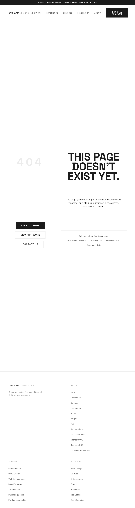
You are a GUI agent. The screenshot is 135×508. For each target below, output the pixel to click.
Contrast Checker (112, 241)
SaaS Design (76, 468)
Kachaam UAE (77, 440)
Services (67, 13)
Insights (74, 419)
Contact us (90, 3)
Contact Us (30, 244)
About (97, 13)
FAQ (72, 424)
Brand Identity (14, 468)
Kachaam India (77, 429)
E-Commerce (77, 479)
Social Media (14, 489)
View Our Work (30, 235)
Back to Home (30, 225)
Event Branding (77, 500)
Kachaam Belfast (78, 434)
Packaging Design (16, 495)
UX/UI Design (14, 474)
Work (38, 13)
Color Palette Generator (76, 241)
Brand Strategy (15, 484)
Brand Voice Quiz (94, 245)
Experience (52, 13)
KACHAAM (21, 385)
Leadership (83, 13)
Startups (74, 474)
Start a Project (117, 13)
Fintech (74, 484)
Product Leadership (17, 500)
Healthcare (75, 489)
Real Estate (76, 495)
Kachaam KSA (77, 445)
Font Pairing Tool (95, 241)
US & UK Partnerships (80, 450)
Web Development (16, 479)
